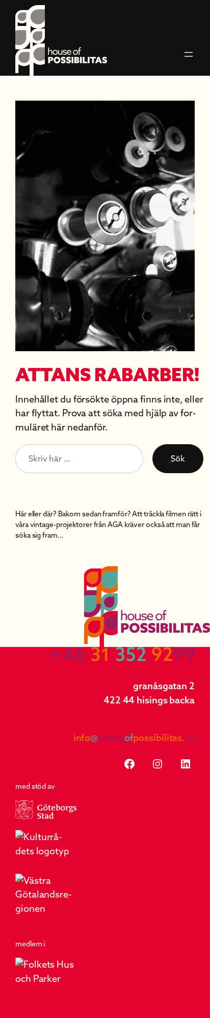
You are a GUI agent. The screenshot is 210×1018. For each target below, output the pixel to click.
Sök (178, 458)
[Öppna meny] (188, 54)
